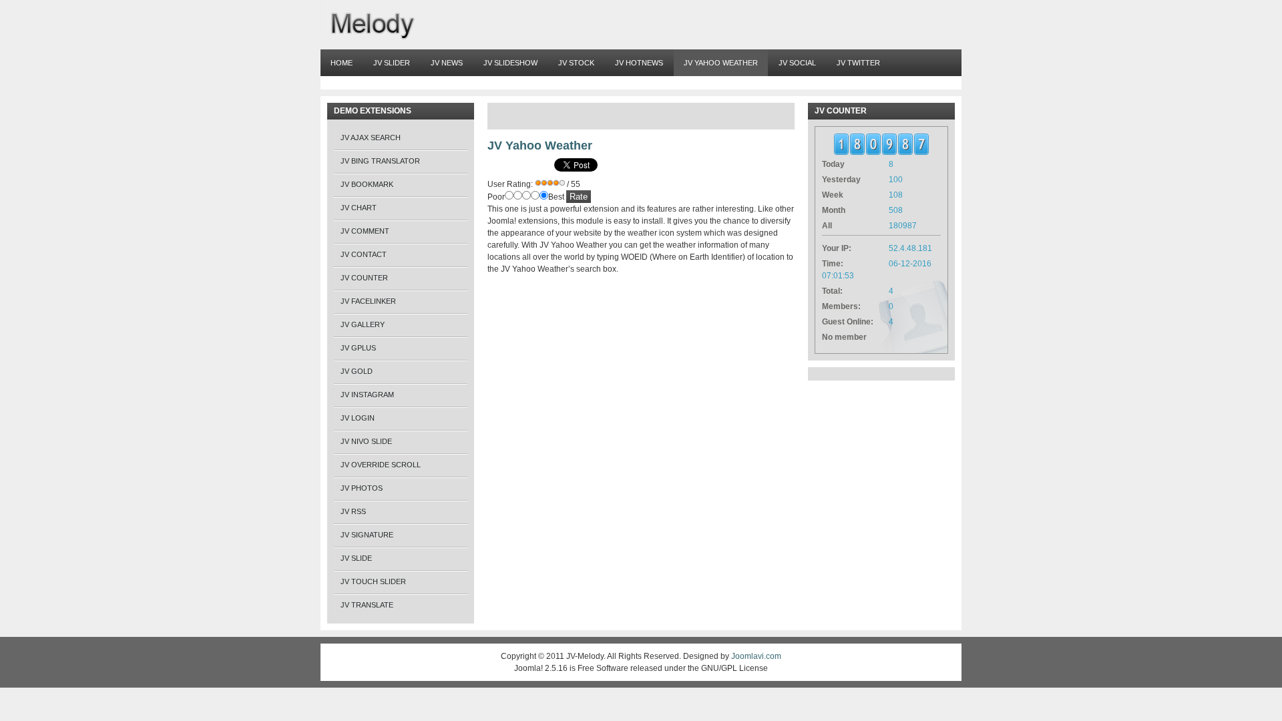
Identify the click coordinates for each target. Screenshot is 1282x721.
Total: (832, 291)
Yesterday (841, 179)
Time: (832, 263)
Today (833, 164)
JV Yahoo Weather (539, 145)
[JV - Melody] (372, 21)
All (827, 225)
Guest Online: (847, 321)
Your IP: (836, 248)
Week (832, 195)
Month (833, 210)
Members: (841, 306)
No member (844, 337)
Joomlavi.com (756, 656)
